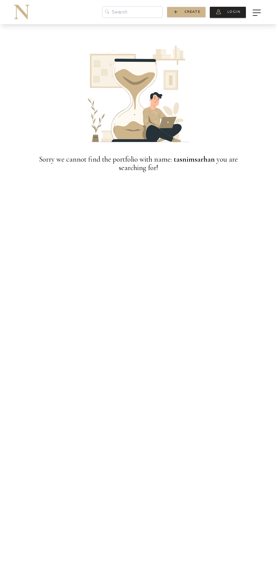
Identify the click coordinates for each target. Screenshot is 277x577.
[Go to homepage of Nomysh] (22, 12)
